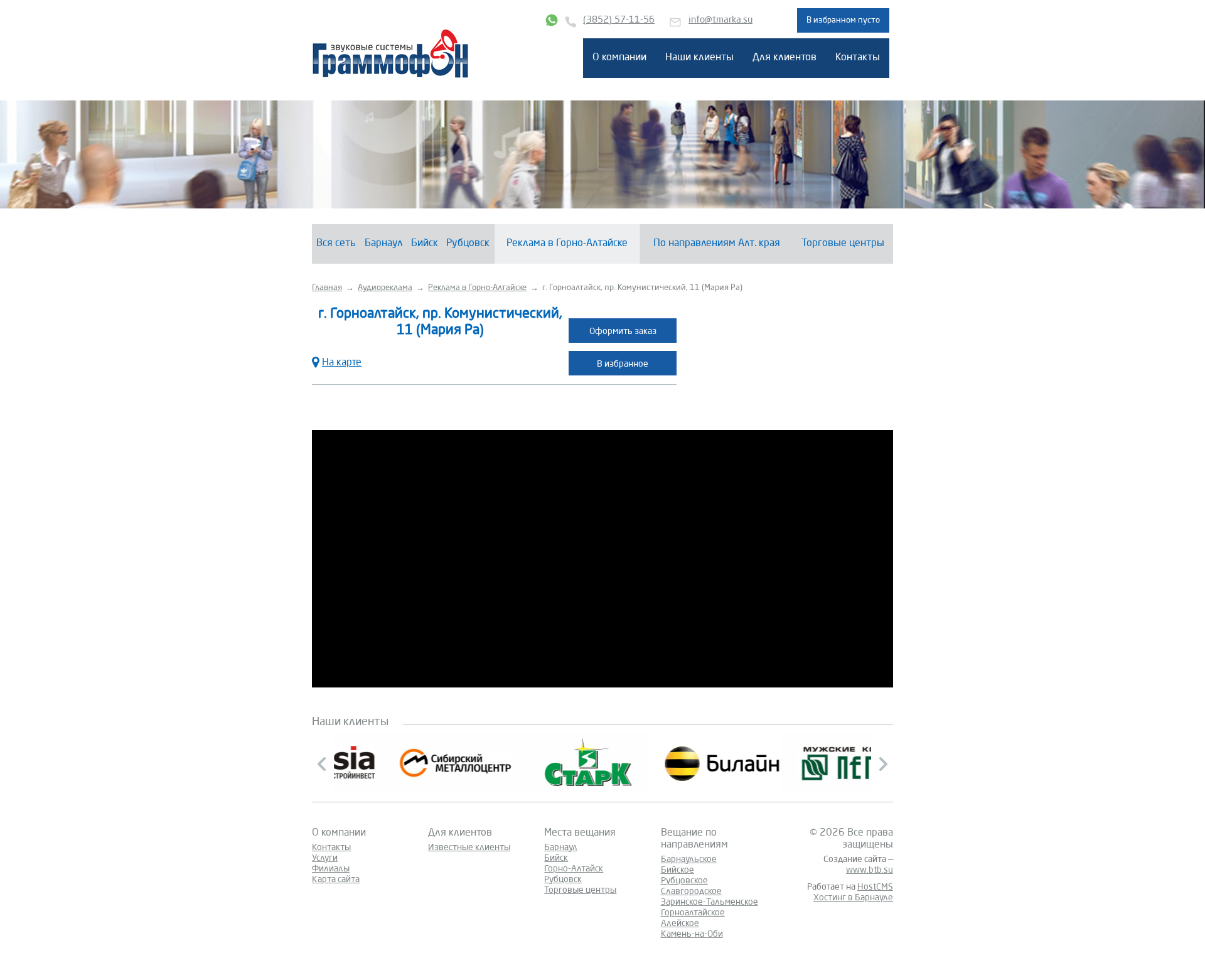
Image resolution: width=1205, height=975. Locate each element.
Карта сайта (336, 879)
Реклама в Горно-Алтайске (567, 244)
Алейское (680, 923)
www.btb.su (869, 870)
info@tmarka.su (720, 20)
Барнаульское (689, 859)
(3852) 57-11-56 (619, 20)
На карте (342, 363)
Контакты (857, 58)
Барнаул (384, 244)
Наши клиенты (699, 58)
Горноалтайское (693, 912)
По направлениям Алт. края (716, 244)
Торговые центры (842, 244)
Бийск (424, 244)
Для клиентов (784, 58)
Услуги (325, 858)
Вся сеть (336, 244)
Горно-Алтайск (573, 869)
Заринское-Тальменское (709, 902)
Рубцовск (468, 244)
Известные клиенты (469, 847)
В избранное (622, 364)
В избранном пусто (843, 20)
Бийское (677, 870)
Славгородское (691, 891)
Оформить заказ (622, 331)
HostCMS (875, 887)
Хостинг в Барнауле (853, 897)
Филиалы (331, 869)
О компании (619, 58)
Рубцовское (684, 880)
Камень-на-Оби (692, 934)
